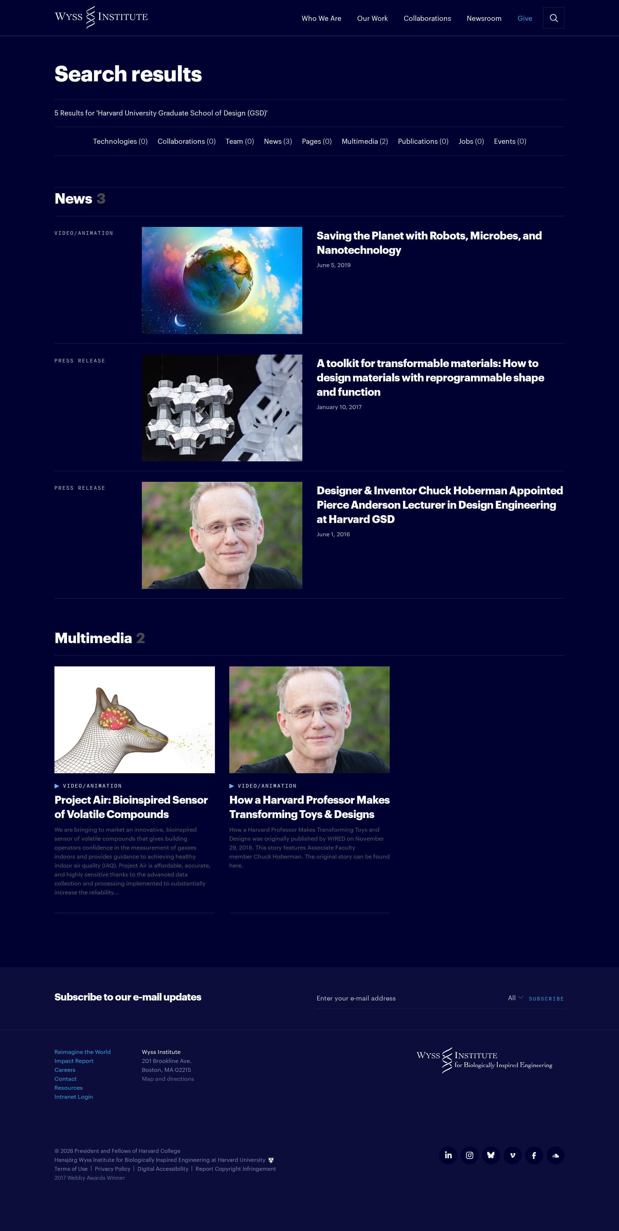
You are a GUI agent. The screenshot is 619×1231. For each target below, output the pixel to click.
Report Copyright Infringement (236, 1168)
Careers (65, 1069)
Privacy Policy (112, 1168)
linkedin (448, 1155)
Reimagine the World (82, 1051)
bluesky (491, 1155)
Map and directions (168, 1078)
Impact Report (73, 1060)
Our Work (372, 17)
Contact (65, 1078)
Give (525, 17)
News (278, 140)
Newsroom (484, 17)
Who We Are (321, 17)
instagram (470, 1155)
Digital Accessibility (163, 1168)
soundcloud (556, 1155)
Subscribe (547, 998)
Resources (68, 1087)
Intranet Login (73, 1096)
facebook (534, 1155)
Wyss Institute (101, 14)
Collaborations (427, 17)
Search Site (554, 18)
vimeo (513, 1155)
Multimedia (365, 140)
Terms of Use (71, 1168)
